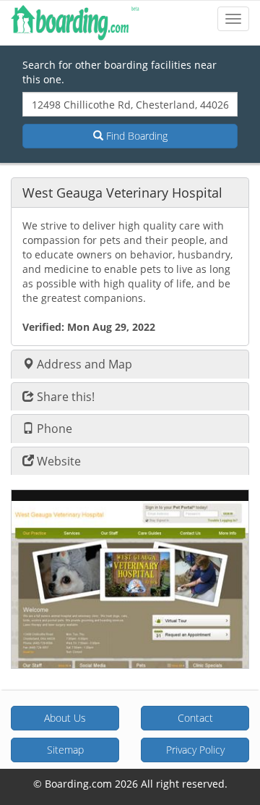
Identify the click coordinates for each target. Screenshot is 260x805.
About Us (65, 718)
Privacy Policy (195, 749)
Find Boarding (135, 136)
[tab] (130, 192)
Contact (195, 718)
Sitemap (65, 749)
